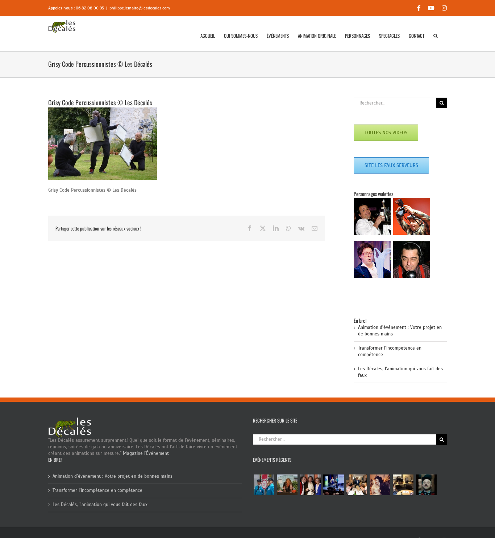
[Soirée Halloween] (380, 484)
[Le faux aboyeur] (426, 484)
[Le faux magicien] (356, 484)
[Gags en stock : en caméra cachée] (403, 484)
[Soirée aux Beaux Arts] (310, 484)
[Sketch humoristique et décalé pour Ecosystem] (333, 484)
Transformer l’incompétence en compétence (97, 490)
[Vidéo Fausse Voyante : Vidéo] (287, 484)
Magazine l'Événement (146, 453)
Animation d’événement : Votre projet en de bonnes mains (112, 476)
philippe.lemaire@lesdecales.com (139, 8)
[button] (435, 35)
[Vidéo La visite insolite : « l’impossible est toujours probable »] (264, 484)
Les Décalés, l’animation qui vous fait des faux (100, 505)
